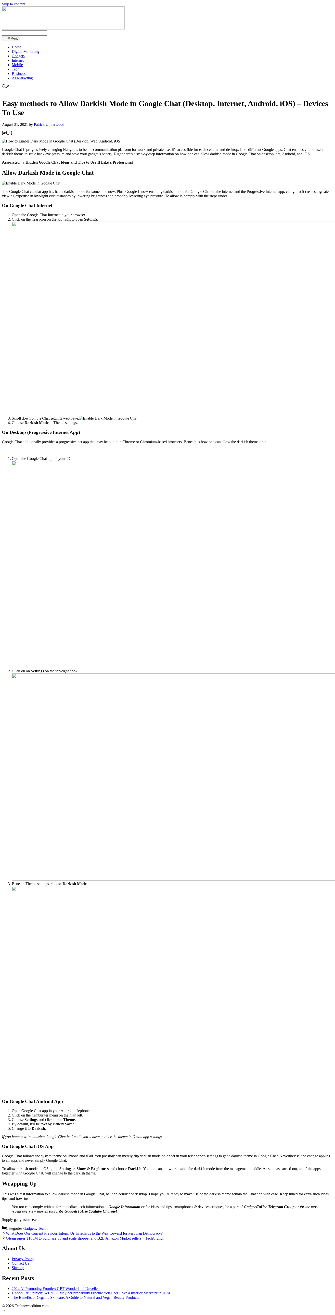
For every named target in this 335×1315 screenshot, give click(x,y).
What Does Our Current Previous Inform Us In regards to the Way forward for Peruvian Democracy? (84, 1233)
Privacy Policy (23, 1259)
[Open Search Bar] (6, 87)
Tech (15, 69)
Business (19, 73)
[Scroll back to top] (4, 1311)
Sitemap (18, 1268)
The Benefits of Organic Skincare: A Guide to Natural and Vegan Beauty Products (75, 1297)
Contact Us (20, 1263)
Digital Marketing (25, 51)
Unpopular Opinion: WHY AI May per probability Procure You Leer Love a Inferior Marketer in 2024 (91, 1293)
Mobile (17, 65)
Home (16, 47)
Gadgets (18, 56)
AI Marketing (22, 78)
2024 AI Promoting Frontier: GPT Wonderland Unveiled (56, 1289)
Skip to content (13, 4)
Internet (18, 60)
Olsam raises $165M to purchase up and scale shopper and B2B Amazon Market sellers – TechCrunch (85, 1238)
